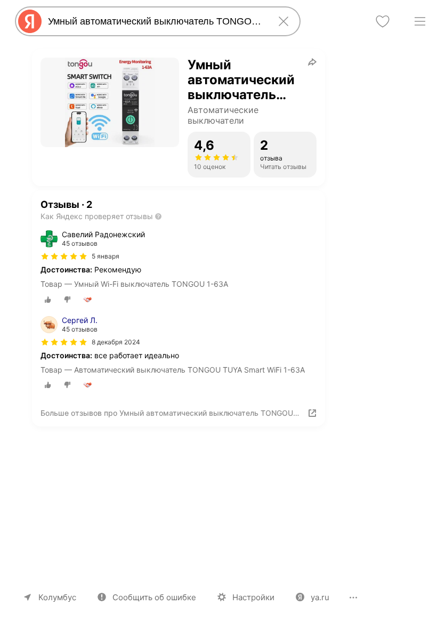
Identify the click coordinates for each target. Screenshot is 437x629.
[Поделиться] (312, 62)
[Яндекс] (30, 21)
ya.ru (320, 597)
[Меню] (420, 21)
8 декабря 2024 (116, 342)
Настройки (253, 597)
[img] (64, 256)
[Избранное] (382, 21)
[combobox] (156, 21)
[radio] (48, 299)
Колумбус (57, 597)
